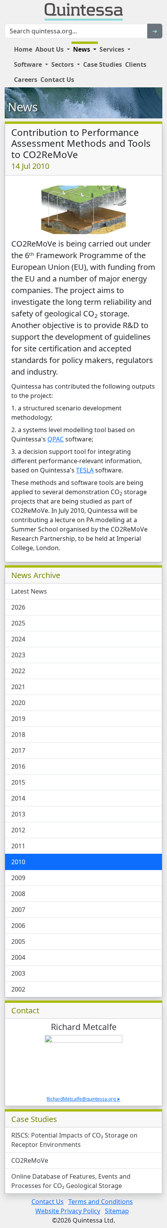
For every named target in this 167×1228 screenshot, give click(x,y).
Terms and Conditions (100, 1201)
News (23, 107)
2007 (18, 909)
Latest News (29, 591)
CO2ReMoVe (29, 1160)
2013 (18, 814)
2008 (18, 893)
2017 (18, 750)
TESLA (85, 470)
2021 (18, 687)
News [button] (82, 49)
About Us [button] (50, 49)
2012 (18, 830)
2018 (18, 734)
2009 (18, 878)
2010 (18, 862)
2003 (18, 973)
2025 (18, 623)
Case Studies (102, 64)
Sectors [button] (63, 64)
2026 (18, 607)
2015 (18, 782)
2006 (18, 925)
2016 (18, 766)
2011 (18, 846)
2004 (18, 957)
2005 (18, 941)
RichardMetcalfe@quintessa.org (81, 1099)
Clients (135, 64)
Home (23, 49)
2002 (18, 989)
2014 (18, 798)
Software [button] (28, 64)
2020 (18, 702)
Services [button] (112, 49)
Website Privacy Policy (67, 1211)
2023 (18, 655)
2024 (18, 639)
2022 (18, 671)
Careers (25, 79)
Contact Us (57, 79)
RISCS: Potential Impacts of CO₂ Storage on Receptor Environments (74, 1140)
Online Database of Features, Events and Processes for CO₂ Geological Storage (70, 1181)
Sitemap (117, 1211)
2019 (18, 718)
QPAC (55, 439)
